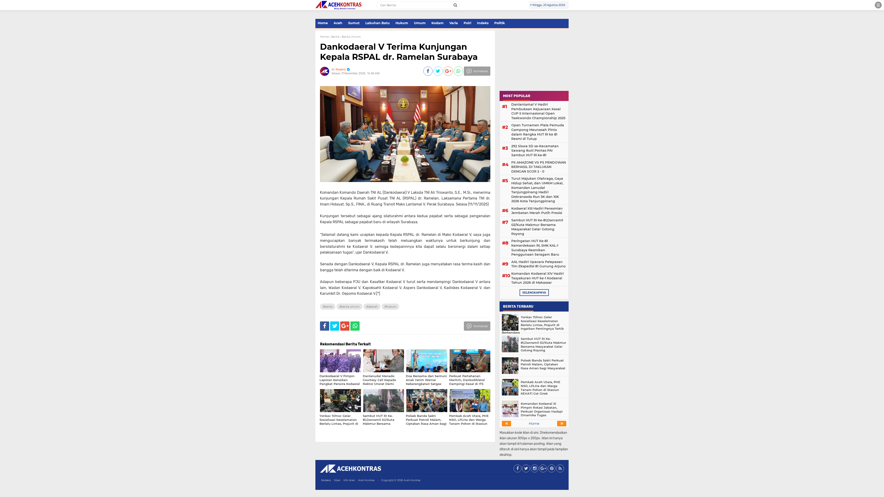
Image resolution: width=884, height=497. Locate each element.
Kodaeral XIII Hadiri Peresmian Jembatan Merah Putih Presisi (537, 210)
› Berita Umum (350, 36)
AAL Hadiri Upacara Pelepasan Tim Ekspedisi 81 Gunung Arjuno (538, 264)
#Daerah (372, 306)
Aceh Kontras (366, 480)
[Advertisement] (534, 59)
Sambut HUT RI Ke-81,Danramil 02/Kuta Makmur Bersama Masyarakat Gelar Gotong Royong (537, 227)
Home (323, 23)
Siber (337, 480)
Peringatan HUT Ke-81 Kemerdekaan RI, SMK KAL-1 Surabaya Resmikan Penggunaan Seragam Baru (535, 248)
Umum (420, 23)
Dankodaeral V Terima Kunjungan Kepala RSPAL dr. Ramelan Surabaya (399, 52)
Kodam (437, 23)
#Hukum (390, 306)
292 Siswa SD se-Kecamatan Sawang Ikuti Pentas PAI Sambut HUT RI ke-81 (535, 150)
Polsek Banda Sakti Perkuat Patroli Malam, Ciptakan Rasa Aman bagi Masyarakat (543, 364)
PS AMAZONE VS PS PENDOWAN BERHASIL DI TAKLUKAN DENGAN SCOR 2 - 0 (538, 166)
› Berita (334, 36)
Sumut (354, 23)
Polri (467, 23)
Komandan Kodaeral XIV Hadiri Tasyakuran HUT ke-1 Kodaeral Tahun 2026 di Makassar (537, 278)
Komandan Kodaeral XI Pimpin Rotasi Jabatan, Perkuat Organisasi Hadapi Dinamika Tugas (542, 409)
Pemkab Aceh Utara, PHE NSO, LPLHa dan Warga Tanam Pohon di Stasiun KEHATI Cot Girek (540, 388)
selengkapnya (534, 292)
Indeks (483, 23)
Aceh (338, 23)
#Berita (328, 306)
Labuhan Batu (377, 23)
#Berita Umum (349, 306)
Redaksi (326, 480)
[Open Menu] (878, 5)
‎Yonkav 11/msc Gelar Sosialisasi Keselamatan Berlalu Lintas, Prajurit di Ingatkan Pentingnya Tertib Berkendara (533, 325)
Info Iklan (349, 480)
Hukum (401, 23)
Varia (453, 23)
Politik (499, 23)
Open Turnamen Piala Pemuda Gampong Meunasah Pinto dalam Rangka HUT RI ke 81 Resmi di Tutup (537, 132)
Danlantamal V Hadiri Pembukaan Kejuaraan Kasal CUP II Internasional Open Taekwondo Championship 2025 (538, 111)
